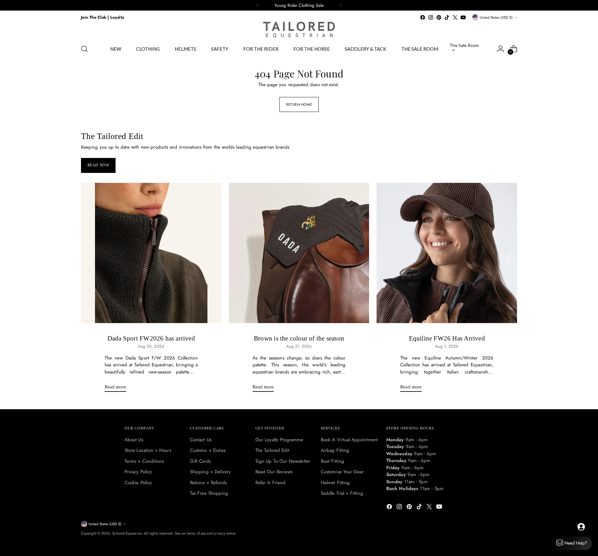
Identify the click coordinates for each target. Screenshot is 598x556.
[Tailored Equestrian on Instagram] (431, 17)
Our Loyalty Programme (279, 439)
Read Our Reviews (273, 471)
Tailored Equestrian (127, 533)
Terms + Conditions (144, 461)
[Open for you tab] (581, 526)
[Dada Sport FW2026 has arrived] (151, 253)
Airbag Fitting (335, 450)
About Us (134, 439)
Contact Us (200, 439)
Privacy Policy (138, 471)
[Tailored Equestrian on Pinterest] (439, 17)
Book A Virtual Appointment (349, 439)
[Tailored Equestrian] (299, 29)
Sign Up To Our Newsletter (282, 461)
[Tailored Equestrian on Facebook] (422, 17)
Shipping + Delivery (210, 471)
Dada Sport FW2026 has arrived (151, 338)
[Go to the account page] (500, 49)
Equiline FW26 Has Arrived (447, 338)
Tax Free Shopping (209, 493)
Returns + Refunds (208, 482)
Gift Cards (200, 461)
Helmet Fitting (335, 482)
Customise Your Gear (342, 471)
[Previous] (257, 5)
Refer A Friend (270, 482)
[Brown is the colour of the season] (299, 253)
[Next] (340, 5)
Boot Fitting (332, 461)
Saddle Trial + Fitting (342, 493)
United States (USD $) (496, 17)
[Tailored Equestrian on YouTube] (463, 17)
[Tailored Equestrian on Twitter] (455, 17)
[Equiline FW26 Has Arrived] (447, 253)
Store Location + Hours (148, 450)
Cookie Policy (138, 482)
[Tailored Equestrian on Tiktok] (447, 17)
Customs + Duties (207, 450)
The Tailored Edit (272, 450)
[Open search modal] (84, 49)
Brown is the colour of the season (299, 338)
